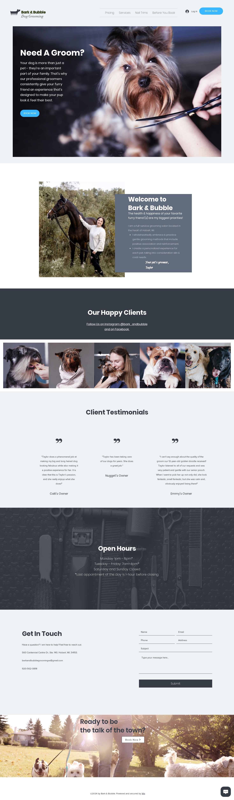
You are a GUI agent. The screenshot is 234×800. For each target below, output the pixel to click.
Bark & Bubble (33, 12)
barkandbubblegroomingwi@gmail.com (42, 660)
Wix (143, 793)
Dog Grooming (32, 16)
